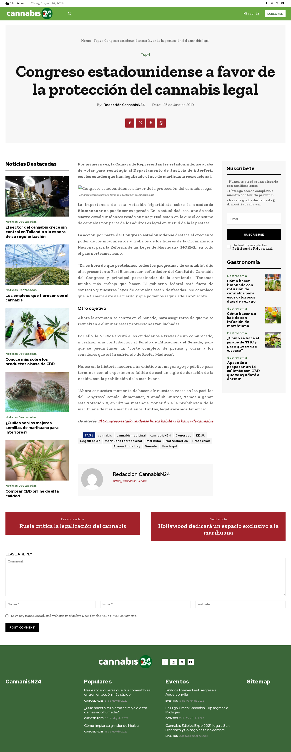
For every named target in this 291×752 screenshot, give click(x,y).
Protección (201, 441)
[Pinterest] (150, 123)
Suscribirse (254, 235)
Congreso (183, 435)
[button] (70, 13)
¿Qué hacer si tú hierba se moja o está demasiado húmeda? (115, 710)
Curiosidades (94, 701)
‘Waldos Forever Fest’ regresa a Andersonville (191, 692)
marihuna (153, 441)
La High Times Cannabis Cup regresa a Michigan (197, 710)
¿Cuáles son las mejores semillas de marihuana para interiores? (31, 427)
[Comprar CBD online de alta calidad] (37, 460)
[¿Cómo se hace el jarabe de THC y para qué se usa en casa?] (273, 340)
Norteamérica (177, 441)
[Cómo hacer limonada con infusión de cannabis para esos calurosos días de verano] (273, 282)
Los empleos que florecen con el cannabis (36, 298)
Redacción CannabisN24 (124, 105)
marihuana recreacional (123, 441)
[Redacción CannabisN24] (94, 479)
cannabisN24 (160, 435)
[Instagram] (272, 3)
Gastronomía (237, 275)
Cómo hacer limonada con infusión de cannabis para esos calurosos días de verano (241, 291)
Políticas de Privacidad (252, 249)
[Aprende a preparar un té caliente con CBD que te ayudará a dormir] (273, 364)
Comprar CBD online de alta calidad (32, 493)
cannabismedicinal (131, 435)
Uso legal (169, 446)
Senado (151, 446)
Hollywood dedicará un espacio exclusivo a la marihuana (218, 529)
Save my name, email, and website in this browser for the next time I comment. (74, 616)
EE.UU (201, 435)
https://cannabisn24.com (129, 481)
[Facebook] (266, 3)
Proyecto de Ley (126, 446)
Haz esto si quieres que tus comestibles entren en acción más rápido (117, 692)
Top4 (97, 41)
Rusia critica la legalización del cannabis (72, 526)
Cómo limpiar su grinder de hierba (111, 725)
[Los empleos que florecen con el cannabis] (37, 264)
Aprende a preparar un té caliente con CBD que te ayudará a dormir (243, 370)
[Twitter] (277, 3)
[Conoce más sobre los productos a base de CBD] (37, 328)
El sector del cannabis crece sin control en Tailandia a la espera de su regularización (36, 232)
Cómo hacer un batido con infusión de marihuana (241, 319)
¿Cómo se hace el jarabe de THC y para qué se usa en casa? (243, 344)
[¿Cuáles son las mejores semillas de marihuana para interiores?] (37, 392)
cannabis (105, 435)
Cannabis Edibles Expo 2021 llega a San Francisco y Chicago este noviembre (198, 727)
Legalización (90, 441)
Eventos (172, 701)
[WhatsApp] (161, 123)
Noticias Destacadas (21, 221)
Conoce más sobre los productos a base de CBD (30, 361)
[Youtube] (283, 3)
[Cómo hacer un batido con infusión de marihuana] (273, 315)
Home (86, 41)
